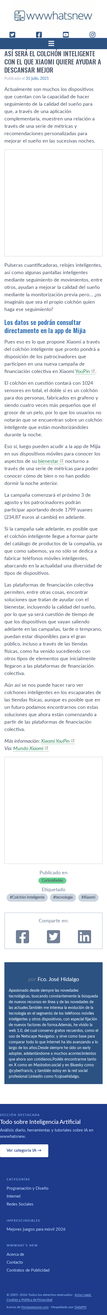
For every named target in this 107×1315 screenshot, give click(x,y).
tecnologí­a (64, 897)
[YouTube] (68, 34)
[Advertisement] (53, 203)
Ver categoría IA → (24, 1150)
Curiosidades (52, 880)
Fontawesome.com (35, 1307)
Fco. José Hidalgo (58, 979)
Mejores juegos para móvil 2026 (36, 1229)
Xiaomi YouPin (55, 741)
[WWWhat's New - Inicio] (53, 15)
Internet (14, 1196)
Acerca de (15, 1254)
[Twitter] (14, 34)
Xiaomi (89, 897)
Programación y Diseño (28, 1188)
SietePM (80, 1307)
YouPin (82, 371)
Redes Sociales (20, 1204)
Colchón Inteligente (28, 897)
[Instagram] (94, 34)
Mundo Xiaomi (28, 748)
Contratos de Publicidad (28, 1270)
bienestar (48, 461)
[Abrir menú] (53, 43)
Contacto (15, 1262)
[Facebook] (41, 34)
